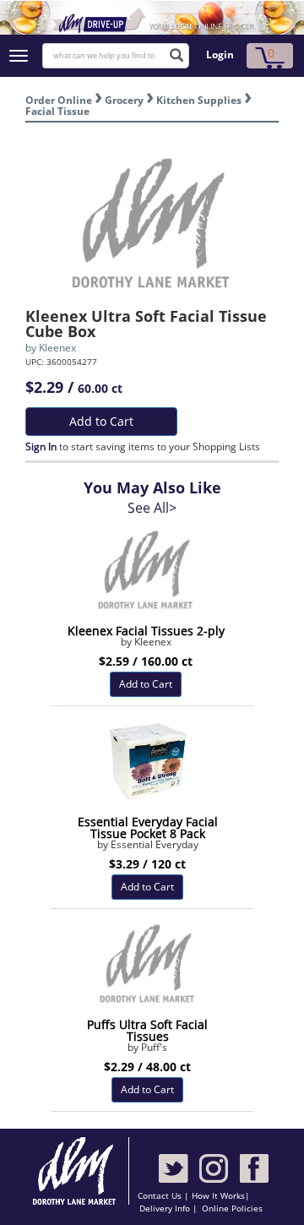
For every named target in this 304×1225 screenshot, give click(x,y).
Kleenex (57, 347)
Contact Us (161, 1195)
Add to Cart (101, 421)
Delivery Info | (168, 1208)
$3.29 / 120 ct (147, 864)
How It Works (218, 1195)
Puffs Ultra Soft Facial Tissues (147, 1030)
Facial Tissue (57, 111)
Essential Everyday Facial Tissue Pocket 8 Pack (148, 827)
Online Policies (232, 1208)
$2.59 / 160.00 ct (146, 661)
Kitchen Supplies (199, 100)
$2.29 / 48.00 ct (147, 1067)
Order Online (58, 100)
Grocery (124, 100)
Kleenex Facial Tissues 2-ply (146, 631)
